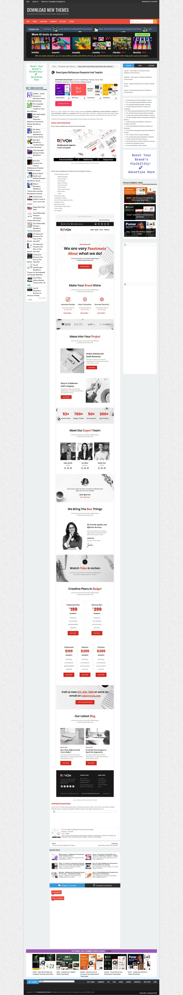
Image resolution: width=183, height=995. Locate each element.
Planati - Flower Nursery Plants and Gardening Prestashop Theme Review (56, 29)
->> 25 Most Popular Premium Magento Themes (138, 100)
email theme (104, 835)
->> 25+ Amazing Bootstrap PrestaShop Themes (138, 102)
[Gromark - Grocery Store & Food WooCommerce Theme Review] (115, 969)
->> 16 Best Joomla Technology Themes (135, 139)
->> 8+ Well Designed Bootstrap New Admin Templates (140, 111)
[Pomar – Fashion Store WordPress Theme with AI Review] (139, 969)
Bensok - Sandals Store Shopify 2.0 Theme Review (140, 233)
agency (68, 835)
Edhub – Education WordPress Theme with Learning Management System (34, 188)
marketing (110, 835)
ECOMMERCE (53, 21)
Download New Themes (48, 10)
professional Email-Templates (79, 837)
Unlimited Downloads (61, 804)
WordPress (137, 982)
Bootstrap (147, 982)
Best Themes (91, 982)
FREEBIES (71, 21)
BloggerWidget (42, 298)
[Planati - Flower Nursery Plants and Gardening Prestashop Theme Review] (43, 969)
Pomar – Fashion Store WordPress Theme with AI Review (140, 217)
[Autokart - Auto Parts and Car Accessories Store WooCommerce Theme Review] (91, 969)
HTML (114, 982)
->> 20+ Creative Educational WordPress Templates (139, 137)
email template (96, 835)
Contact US (35, 2)
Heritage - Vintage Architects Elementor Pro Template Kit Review (142, 29)
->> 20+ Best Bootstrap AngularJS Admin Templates (139, 113)
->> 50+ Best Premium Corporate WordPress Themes (139, 141)
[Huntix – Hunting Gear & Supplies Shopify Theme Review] (67, 969)
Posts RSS (143, 993)
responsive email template (67, 66)
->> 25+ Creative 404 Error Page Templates (136, 134)
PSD (108, 982)
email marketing (74, 835)
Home (27, 2)
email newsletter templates (85, 835)
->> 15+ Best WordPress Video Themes (135, 145)
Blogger (128, 982)
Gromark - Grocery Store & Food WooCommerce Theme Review (140, 200)
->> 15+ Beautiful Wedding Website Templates (137, 104)
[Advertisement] (140, 341)
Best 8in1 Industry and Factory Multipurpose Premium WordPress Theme (35, 165)
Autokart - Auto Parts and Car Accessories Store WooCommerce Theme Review (89, 974)
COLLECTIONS (43, 21)
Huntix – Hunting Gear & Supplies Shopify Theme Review (100, 29)
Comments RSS (152, 993)
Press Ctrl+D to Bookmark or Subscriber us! (53, 2)
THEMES (35, 21)
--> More (29, 299)
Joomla (121, 982)
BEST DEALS (63, 21)
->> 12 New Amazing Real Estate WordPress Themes (139, 115)
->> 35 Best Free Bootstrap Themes (134, 143)
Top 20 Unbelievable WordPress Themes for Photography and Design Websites (36, 270)
